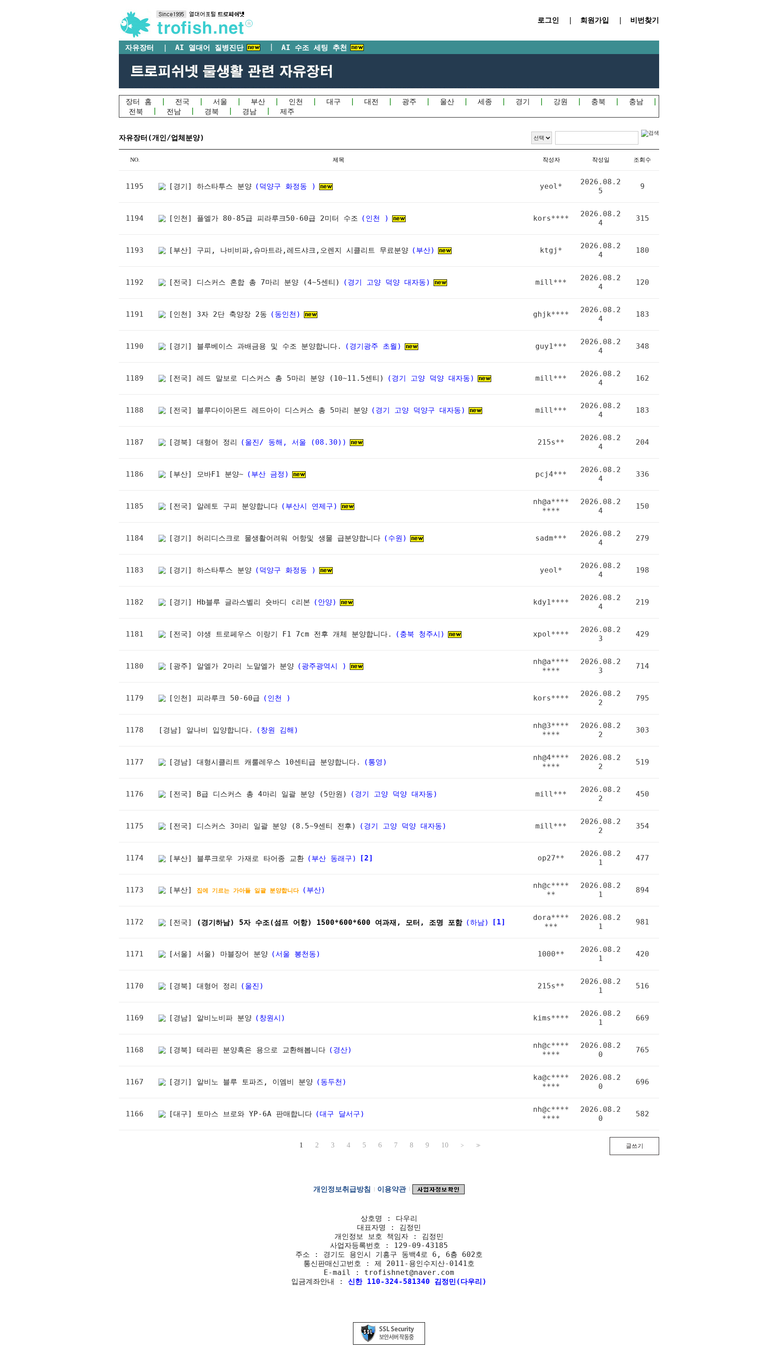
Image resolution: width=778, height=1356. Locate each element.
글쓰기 (634, 1145)
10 (444, 1145)
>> (477, 1145)
